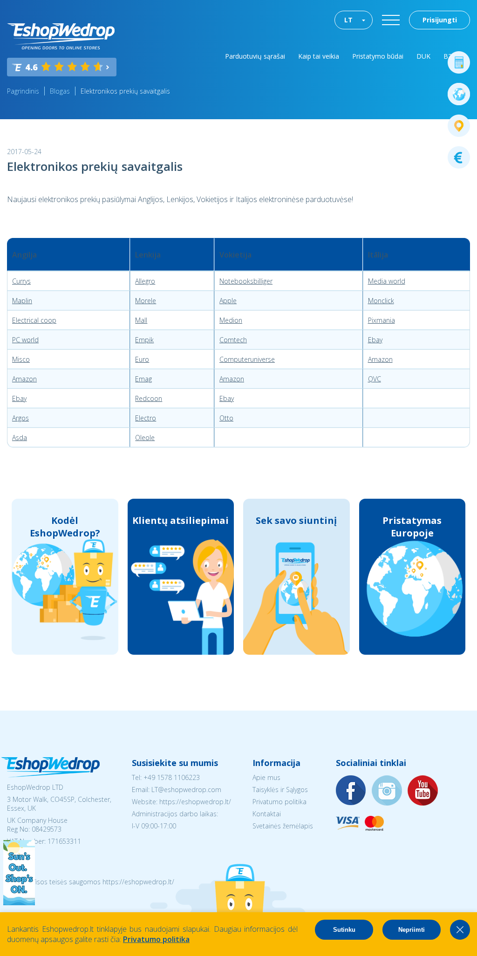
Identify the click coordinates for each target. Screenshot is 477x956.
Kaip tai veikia (318, 56)
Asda (19, 437)
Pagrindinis (23, 91)
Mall (141, 320)
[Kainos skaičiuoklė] (459, 62)
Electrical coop (34, 320)
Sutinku (344, 929)
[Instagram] (387, 791)
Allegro (145, 281)
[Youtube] (423, 791)
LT (348, 19)
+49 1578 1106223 (171, 777)
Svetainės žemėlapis (282, 825)
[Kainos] (459, 157)
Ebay (375, 339)
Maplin (22, 300)
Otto (226, 418)
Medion (230, 320)
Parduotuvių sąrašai (255, 56)
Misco (21, 359)
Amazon (380, 359)
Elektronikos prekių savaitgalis (125, 91)
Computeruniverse (247, 359)
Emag (143, 378)
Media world (386, 281)
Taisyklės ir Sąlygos (280, 789)
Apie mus (266, 777)
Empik (144, 339)
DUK (423, 56)
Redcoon (148, 398)
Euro (142, 359)
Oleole (145, 437)
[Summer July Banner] (19, 902)
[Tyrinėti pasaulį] (459, 94)
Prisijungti (439, 19)
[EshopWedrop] (61, 36)
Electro (145, 418)
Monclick (381, 300)
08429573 (46, 829)
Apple (228, 300)
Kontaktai (266, 813)
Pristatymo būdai (377, 56)
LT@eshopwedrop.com (186, 789)
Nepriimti (411, 929)
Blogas (60, 91)
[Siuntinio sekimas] (459, 126)
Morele (145, 300)
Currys (21, 281)
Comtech (233, 339)
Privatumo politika (279, 801)
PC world (25, 339)
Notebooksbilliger (246, 281)
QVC (374, 378)
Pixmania (381, 320)
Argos (20, 418)
